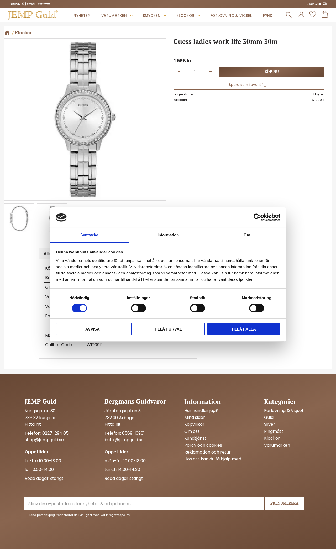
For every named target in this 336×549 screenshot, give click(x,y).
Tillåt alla (243, 329)
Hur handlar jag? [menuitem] (201, 410)
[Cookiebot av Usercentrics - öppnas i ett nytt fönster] (257, 217)
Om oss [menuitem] (192, 431)
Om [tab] (247, 235)
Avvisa (92, 329)
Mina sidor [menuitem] (194, 417)
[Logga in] (301, 15)
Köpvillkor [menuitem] (194, 424)
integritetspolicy (118, 515)
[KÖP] (271, 72)
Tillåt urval (168, 329)
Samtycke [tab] (89, 235)
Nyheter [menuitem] (82, 15)
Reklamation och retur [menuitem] (207, 452)
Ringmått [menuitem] (273, 431)
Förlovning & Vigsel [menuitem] (231, 15)
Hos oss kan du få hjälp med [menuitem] (212, 459)
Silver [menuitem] (269, 424)
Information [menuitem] (202, 401)
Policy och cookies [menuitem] (203, 445)
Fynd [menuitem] (267, 15)
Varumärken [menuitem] (114, 15)
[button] (312, 15)
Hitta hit (33, 424)
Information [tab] (168, 235)
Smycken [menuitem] (151, 15)
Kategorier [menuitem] (280, 401)
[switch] (138, 308)
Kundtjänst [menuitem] (195, 438)
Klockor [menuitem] (185, 15)
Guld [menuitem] (269, 417)
